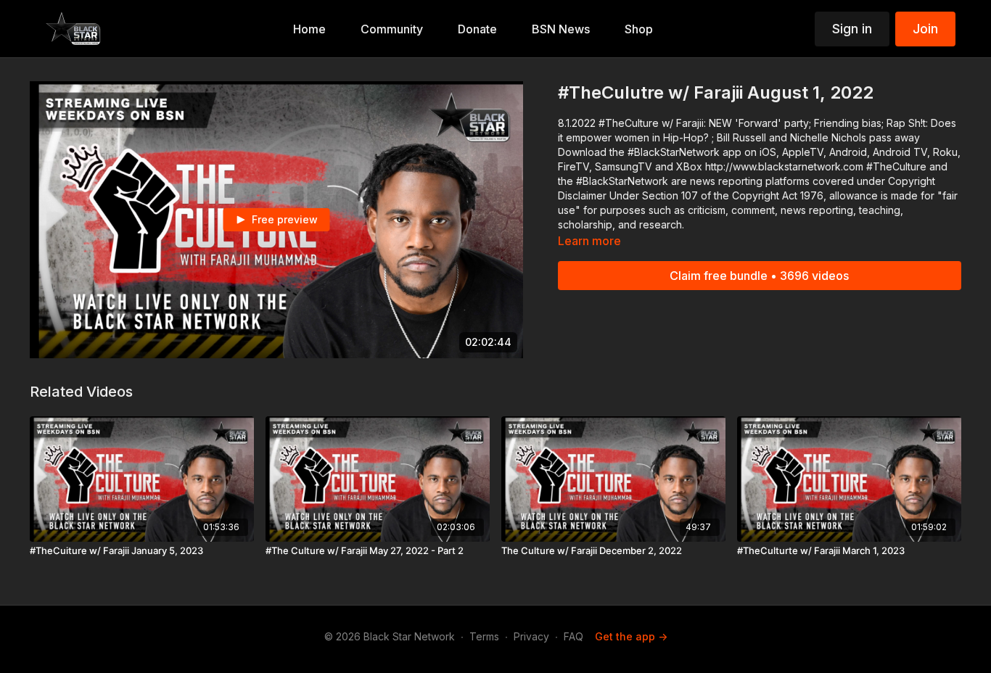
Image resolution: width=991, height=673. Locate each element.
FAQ (573, 636)
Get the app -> (631, 636)
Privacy (531, 636)
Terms (484, 636)
